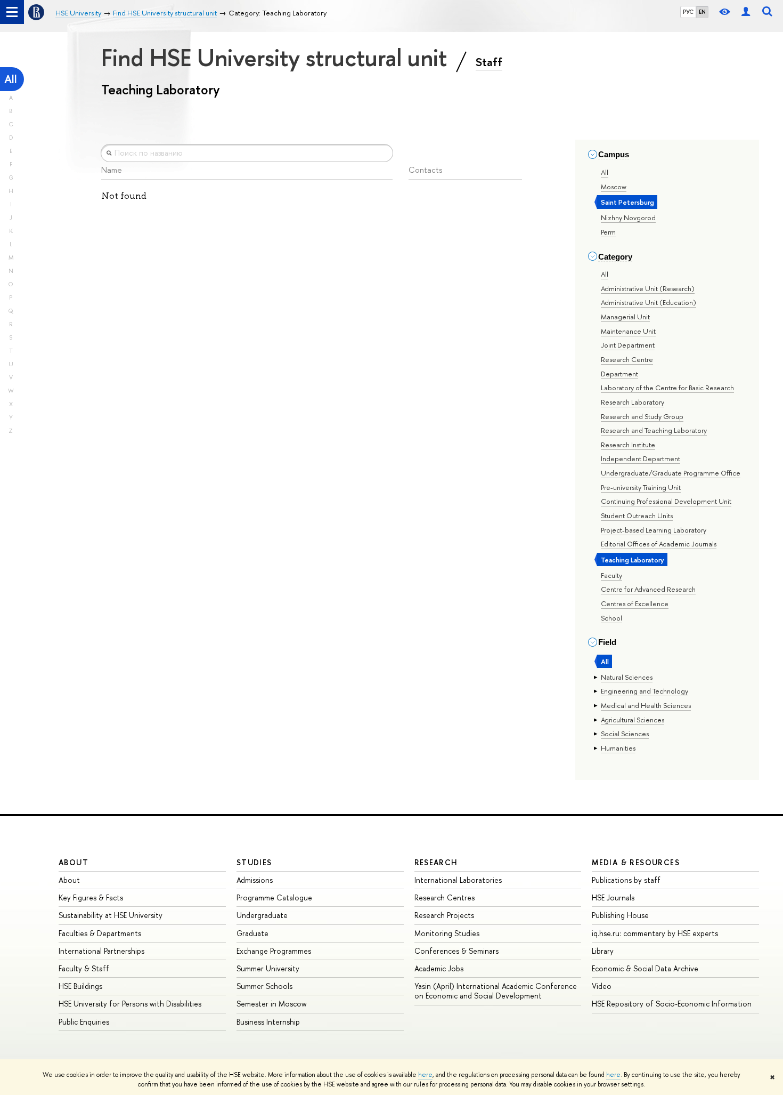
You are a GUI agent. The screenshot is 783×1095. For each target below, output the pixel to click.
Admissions (254, 880)
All (10, 79)
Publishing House (620, 915)
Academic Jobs (438, 968)
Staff (489, 62)
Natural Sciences (626, 677)
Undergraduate (262, 915)
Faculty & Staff (84, 968)
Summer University (267, 968)
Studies (254, 862)
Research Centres (444, 897)
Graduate (252, 933)
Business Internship (268, 1022)
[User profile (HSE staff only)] (746, 12)
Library (603, 951)
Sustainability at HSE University (110, 915)
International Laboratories (458, 880)
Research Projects (444, 915)
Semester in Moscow (271, 1004)
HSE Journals (613, 897)
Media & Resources (636, 862)
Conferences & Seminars (456, 951)
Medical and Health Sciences (646, 705)
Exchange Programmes (273, 951)
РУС (688, 11)
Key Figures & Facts (91, 897)
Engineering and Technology (644, 691)
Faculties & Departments (100, 933)
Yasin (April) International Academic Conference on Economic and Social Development (495, 991)
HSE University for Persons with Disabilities (130, 1004)
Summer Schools (264, 986)
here (425, 1074)
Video (601, 986)
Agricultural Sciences (632, 719)
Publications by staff (626, 880)
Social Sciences (625, 733)
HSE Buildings (80, 986)
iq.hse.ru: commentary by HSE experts (655, 933)
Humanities (618, 748)
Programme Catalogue (274, 897)
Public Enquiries (84, 1022)
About (73, 862)
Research (436, 862)
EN (702, 11)
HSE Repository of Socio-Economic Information (672, 1004)
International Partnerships (101, 951)
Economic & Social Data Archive (645, 968)
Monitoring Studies (446, 933)
